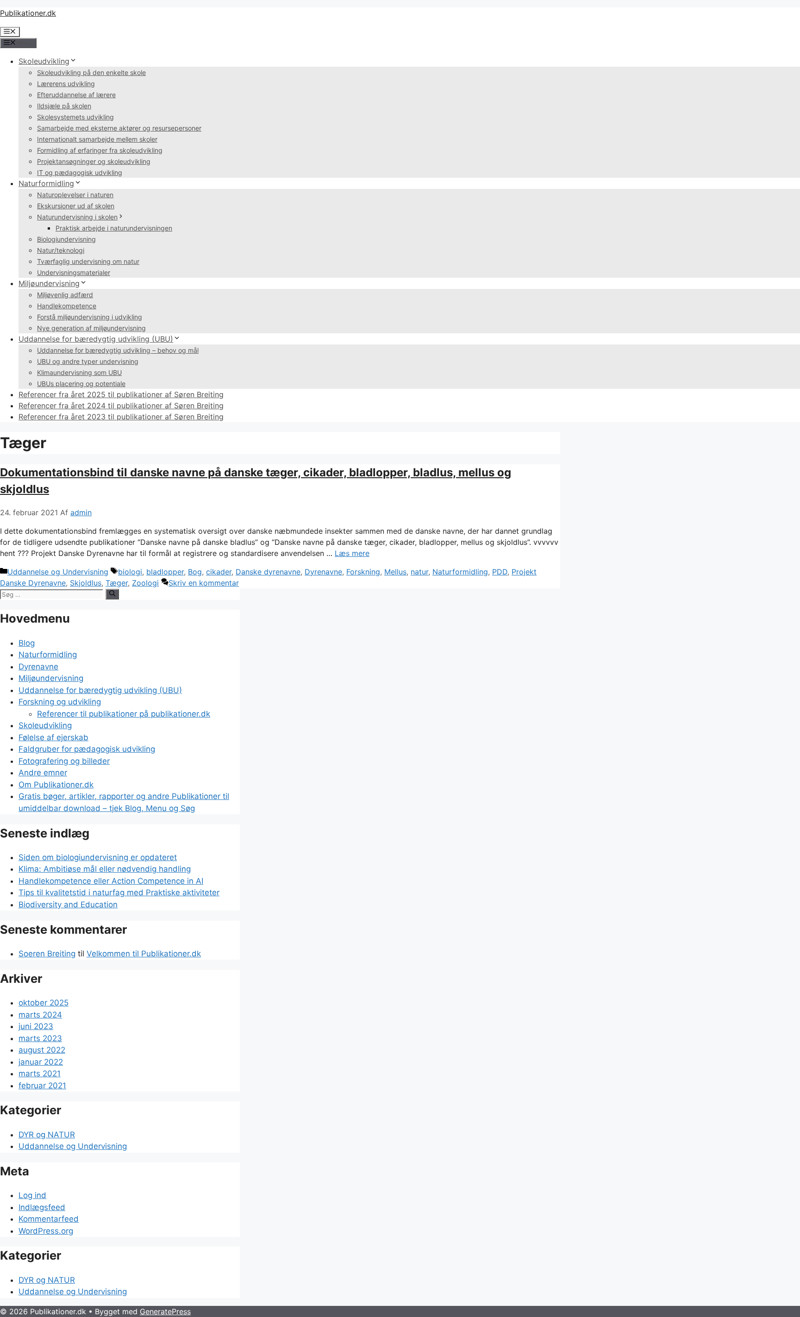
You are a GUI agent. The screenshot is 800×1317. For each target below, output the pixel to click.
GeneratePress (165, 1311)
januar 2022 (41, 1062)
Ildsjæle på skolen (64, 106)
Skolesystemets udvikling (75, 117)
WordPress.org (46, 1231)
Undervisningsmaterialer (73, 272)
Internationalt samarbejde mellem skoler (97, 139)
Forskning (363, 571)
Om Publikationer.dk (56, 784)
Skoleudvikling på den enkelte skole (91, 72)
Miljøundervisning (49, 283)
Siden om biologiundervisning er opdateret (98, 857)
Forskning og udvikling (60, 701)
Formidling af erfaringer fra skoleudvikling (99, 150)
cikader (218, 571)
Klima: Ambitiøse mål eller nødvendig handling (105, 869)
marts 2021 (40, 1073)
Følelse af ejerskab (53, 737)
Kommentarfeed (49, 1218)
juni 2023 (36, 1026)
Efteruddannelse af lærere (76, 95)
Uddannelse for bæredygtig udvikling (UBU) (96, 338)
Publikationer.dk (28, 13)
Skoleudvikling (44, 61)
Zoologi (145, 582)
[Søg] (112, 594)
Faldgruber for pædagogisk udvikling (87, 749)
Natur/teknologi (60, 250)
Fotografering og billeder (64, 761)
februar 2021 (42, 1085)
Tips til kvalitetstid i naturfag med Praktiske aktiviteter (119, 892)
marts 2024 (40, 1014)
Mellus (395, 571)
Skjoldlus (85, 582)
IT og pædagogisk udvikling (79, 172)
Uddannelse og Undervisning (57, 571)
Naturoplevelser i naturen (75, 195)
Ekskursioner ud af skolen (75, 206)
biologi (130, 571)
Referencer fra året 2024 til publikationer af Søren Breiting (121, 405)
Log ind (32, 1195)
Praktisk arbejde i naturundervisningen (114, 228)
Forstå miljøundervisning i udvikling (89, 317)
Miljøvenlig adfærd (65, 295)
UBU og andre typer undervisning (87, 361)
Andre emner (43, 772)
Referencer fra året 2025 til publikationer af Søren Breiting (121, 394)
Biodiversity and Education (68, 904)
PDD (499, 571)
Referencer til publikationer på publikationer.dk (123, 713)
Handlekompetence (66, 306)
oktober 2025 (44, 1002)
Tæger (117, 582)
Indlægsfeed (42, 1207)
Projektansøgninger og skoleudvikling (93, 161)
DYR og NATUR (47, 1134)
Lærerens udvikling (66, 83)
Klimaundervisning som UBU (79, 372)
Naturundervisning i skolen (77, 217)
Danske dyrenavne (268, 571)
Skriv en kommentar (204, 582)
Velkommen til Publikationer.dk (144, 953)
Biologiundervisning (66, 239)
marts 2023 (40, 1038)
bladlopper (165, 571)
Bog (195, 571)
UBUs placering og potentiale (81, 383)
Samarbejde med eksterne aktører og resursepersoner (119, 128)
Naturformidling (46, 183)
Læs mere (352, 553)
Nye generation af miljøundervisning (91, 328)
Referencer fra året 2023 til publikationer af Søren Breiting (121, 416)
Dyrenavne (323, 571)
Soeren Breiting (47, 953)
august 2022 (42, 1050)
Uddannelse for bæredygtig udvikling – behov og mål (118, 350)
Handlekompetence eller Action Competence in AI (111, 881)
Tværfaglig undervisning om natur (88, 261)
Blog (27, 643)
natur (419, 571)
